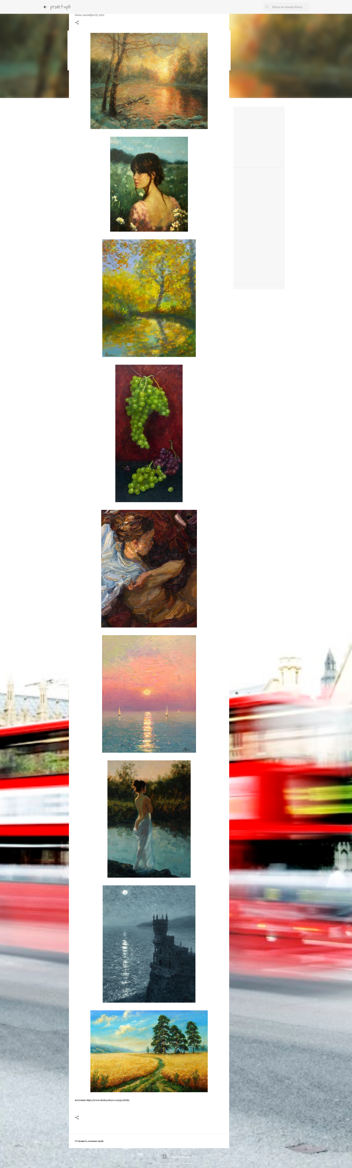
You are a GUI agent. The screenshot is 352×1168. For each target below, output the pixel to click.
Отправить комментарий (89, 1141)
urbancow (189, 1163)
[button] (77, 23)
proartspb (60, 7)
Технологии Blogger (178, 1156)
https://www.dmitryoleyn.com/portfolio (108, 1100)
